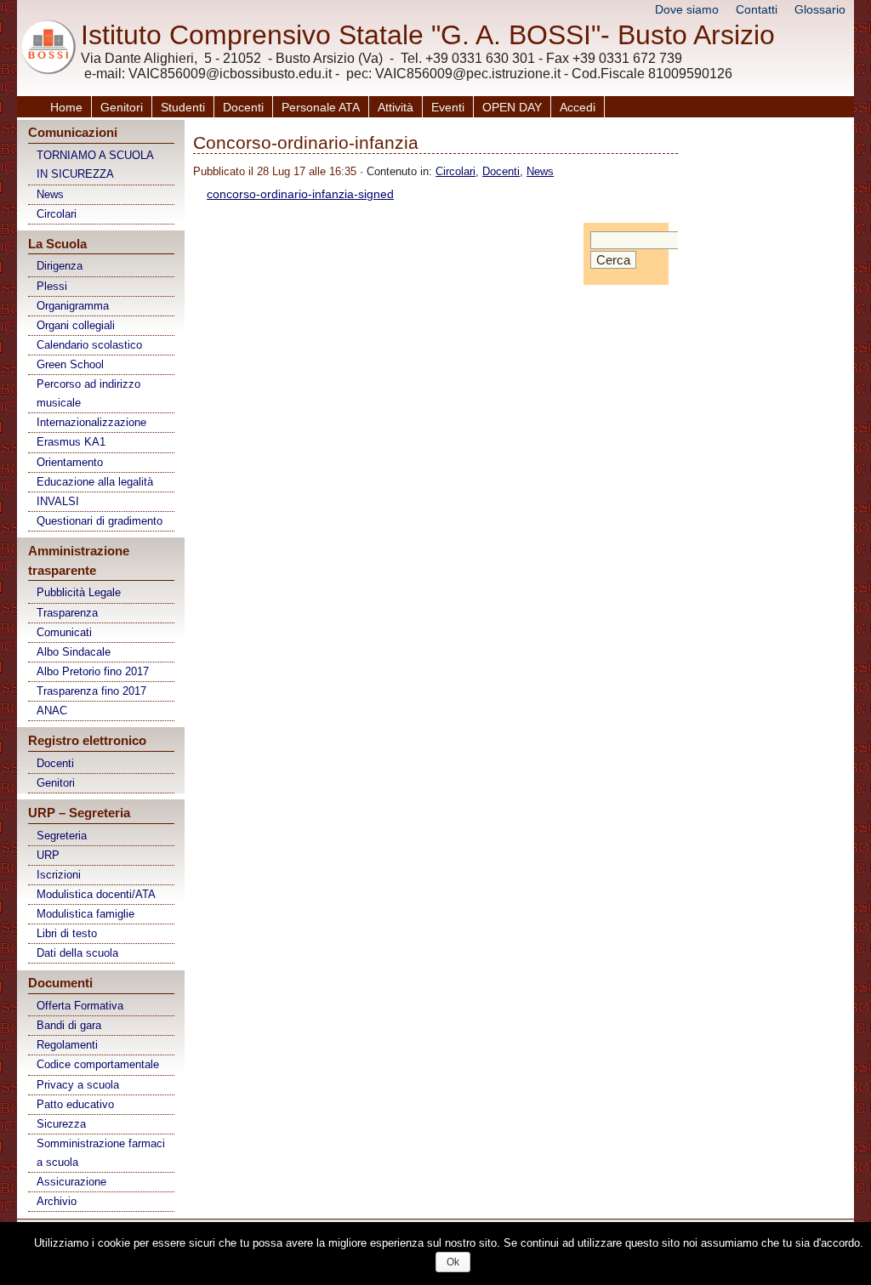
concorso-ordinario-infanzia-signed (300, 194)
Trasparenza (67, 612)
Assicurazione (71, 1181)
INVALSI (58, 501)
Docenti (243, 107)
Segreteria (62, 835)
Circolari (57, 214)
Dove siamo (687, 9)
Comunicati (64, 632)
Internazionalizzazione (91, 422)
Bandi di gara (69, 1025)
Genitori (121, 107)
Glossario (819, 9)
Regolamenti (67, 1044)
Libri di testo (67, 933)
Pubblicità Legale (79, 592)
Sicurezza (61, 1123)
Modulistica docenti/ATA (96, 894)
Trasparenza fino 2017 (91, 691)
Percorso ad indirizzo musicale (88, 393)
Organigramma (73, 305)
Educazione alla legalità (95, 481)
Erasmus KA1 (71, 441)
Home (66, 107)
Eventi (447, 107)
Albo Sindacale (74, 651)
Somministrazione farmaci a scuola (101, 1152)
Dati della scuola (77, 953)
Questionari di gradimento (99, 521)
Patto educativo (75, 1104)
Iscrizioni (59, 874)
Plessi (52, 286)
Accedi (577, 107)
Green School (70, 364)
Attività (395, 107)
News (50, 194)
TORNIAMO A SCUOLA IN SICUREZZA (95, 164)
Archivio (57, 1201)
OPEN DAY (512, 107)
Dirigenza (60, 265)
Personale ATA (321, 107)
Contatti (756, 9)
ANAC (52, 710)
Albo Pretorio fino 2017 (93, 671)
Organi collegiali (76, 325)
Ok (453, 1262)
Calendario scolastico (89, 344)
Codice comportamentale (98, 1064)
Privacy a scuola (78, 1084)
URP (48, 855)
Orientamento (70, 462)
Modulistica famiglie (85, 913)
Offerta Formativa (80, 1005)
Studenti (183, 107)
